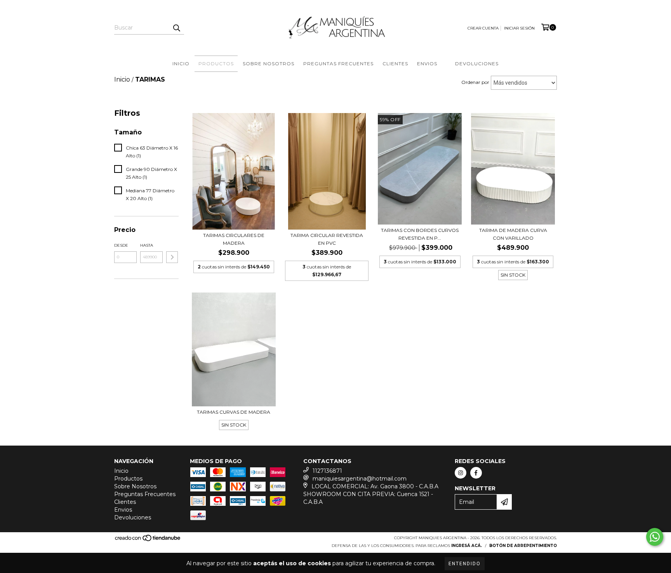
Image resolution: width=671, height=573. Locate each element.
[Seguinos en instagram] (460, 473)
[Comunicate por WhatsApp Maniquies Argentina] (654, 537)
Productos (216, 63)
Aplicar (172, 257)
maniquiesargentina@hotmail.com (360, 478)
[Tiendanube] (148, 540)
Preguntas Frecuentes (338, 63)
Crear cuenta (483, 28)
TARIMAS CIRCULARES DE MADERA (233, 239)
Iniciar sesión (519, 28)
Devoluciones (477, 63)
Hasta (146, 245)
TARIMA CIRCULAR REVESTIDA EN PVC (326, 239)
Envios (427, 63)
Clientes (395, 63)
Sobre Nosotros (268, 63)
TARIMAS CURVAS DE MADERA (233, 412)
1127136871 (327, 470)
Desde (121, 245)
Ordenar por (475, 82)
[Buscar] (176, 28)
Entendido (464, 563)
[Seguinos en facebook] (476, 473)
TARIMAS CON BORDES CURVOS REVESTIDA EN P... (420, 234)
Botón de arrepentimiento (523, 545)
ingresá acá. (466, 545)
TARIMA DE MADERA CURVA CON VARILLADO (513, 234)
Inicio (180, 63)
